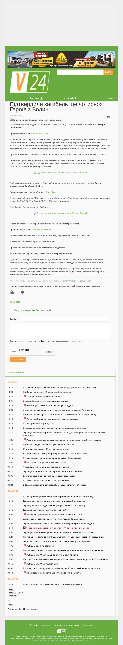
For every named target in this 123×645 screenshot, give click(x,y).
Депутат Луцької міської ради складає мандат (45, 400)
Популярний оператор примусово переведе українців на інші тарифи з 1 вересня (63, 550)
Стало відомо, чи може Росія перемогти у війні (46, 448)
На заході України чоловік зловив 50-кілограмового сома (54, 514)
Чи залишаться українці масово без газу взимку (46, 466)
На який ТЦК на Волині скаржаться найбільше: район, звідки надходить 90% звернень (65, 559)
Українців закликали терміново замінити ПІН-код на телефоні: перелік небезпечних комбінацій (64, 434)
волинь (26, 281)
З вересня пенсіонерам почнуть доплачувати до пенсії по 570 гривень (57, 409)
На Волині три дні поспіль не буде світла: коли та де (48, 444)
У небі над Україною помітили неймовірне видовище (52, 418)
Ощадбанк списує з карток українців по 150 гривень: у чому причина (56, 541)
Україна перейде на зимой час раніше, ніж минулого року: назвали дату (58, 523)
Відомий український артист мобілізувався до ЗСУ (50, 405)
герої (51, 281)
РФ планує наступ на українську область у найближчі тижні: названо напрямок (61, 568)
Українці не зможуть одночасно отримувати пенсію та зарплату (54, 505)
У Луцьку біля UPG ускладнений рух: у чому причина (52, 554)
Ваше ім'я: (14, 319)
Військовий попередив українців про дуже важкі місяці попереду (54, 427)
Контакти (45, 624)
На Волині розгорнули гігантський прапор (46, 462)
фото (88, 281)
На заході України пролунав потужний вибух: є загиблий (53, 572)
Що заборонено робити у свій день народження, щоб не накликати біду (58, 496)
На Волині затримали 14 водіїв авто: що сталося (47, 391)
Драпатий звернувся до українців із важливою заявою (49, 475)
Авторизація (69, 98)
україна (19, 281)
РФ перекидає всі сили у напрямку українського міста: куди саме (55, 453)
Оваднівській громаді (41, 229)
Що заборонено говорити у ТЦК (38, 423)
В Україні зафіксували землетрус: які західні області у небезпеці (54, 484)
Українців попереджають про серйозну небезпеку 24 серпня (52, 471)
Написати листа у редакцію (66, 624)
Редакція (33, 624)
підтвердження (69, 281)
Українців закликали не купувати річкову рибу (45, 509)
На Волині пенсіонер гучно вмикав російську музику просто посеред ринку (59, 414)
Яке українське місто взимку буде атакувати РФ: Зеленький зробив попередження (63, 536)
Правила (44, 341)
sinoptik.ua (23, 609)
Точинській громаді (40, 133)
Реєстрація (34, 98)
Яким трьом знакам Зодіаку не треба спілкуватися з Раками (52, 584)
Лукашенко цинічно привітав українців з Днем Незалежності (52, 457)
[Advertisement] (61, 23)
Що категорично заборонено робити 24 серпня (46, 480)
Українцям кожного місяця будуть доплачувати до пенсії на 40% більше (58, 532)
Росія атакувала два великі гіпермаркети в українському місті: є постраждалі (63, 439)
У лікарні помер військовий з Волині (44, 396)
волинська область (39, 281)
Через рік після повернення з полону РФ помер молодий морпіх (57, 527)
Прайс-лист (88, 624)
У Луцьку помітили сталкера (40, 545)
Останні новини (16, 372)
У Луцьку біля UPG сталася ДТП (42, 563)
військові (58, 281)
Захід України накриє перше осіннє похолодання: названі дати (54, 518)
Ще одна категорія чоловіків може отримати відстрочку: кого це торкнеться (59, 387)
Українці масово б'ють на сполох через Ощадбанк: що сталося (54, 500)
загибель (81, 281)
